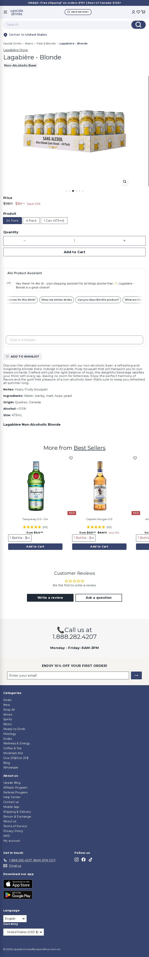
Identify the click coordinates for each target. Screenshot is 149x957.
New (6, 705)
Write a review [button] (50, 598)
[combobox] (74, 25)
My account (11, 841)
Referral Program (15, 792)
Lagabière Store (15, 50)
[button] (71, 459)
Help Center (12, 797)
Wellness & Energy (16, 743)
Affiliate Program (15, 787)
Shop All (9, 709)
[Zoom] (124, 181)
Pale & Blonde (46, 43)
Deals (7, 700)
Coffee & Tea (12, 748)
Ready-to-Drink (14, 729)
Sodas (7, 738)
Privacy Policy (13, 831)
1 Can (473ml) (54, 220)
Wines (7, 714)
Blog (6, 763)
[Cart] (143, 12)
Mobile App (11, 807)
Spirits (7, 719)
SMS (6, 836)
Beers (29, 43)
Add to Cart (35, 546)
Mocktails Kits (13, 753)
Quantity (10, 232)
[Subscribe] (136, 675)
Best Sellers (90, 447)
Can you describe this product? (101, 299)
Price (7, 198)
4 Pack (31, 220)
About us (9, 821)
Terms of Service (15, 826)
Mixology (9, 734)
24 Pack (12, 220)
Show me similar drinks (59, 299)
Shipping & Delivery (17, 811)
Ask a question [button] (99, 598)
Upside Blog (12, 782)
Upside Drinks (12, 43)
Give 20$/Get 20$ (16, 758)
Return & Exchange (17, 816)
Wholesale (10, 767)
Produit (9, 214)
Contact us (11, 802)
